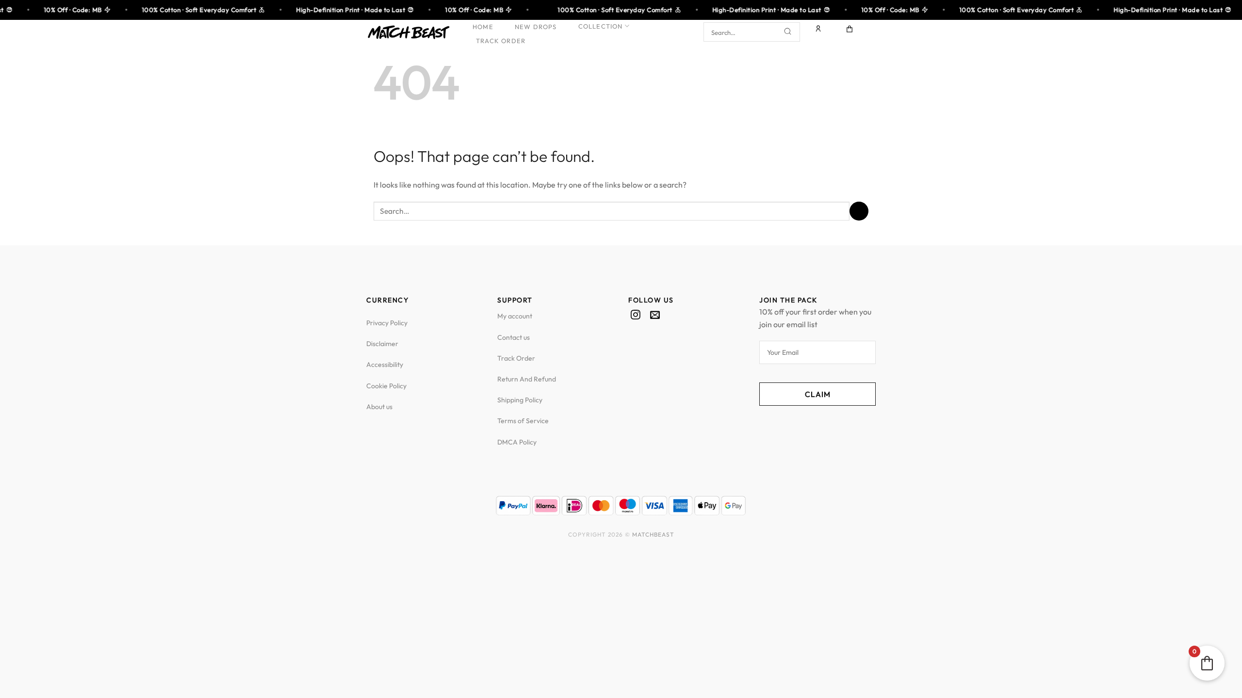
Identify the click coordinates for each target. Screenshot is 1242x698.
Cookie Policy (386, 385)
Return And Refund (526, 379)
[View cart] (850, 32)
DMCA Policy (517, 442)
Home (483, 27)
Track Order (500, 41)
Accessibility (384, 364)
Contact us (513, 337)
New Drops (536, 27)
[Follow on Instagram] (635, 315)
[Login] (819, 32)
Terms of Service (523, 420)
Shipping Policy (519, 400)
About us (379, 406)
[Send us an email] (655, 315)
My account (514, 316)
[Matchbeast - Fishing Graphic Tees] (408, 32)
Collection (600, 26)
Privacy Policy (387, 322)
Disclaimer (382, 343)
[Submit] (788, 32)
